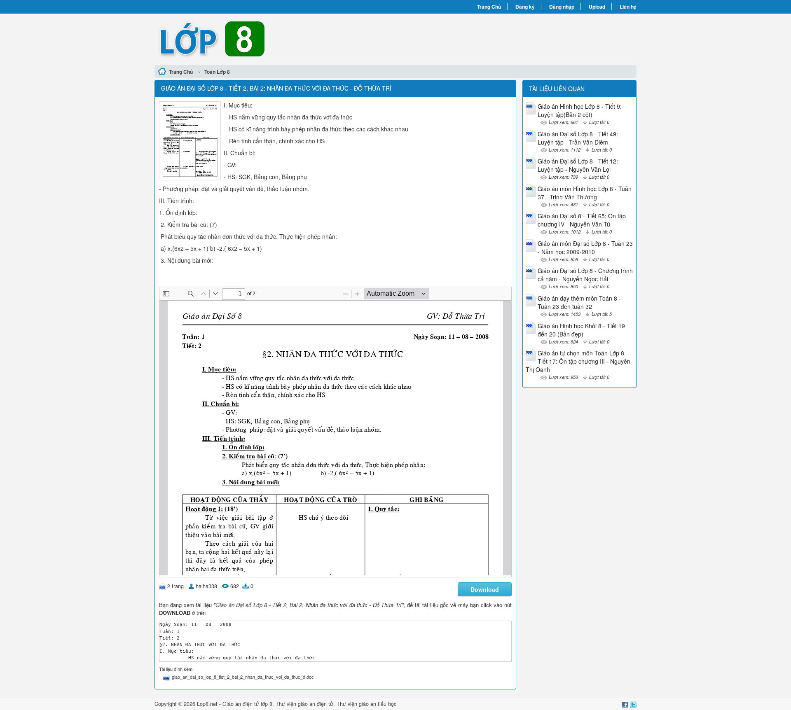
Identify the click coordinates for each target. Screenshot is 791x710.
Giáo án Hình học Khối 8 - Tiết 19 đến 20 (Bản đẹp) (581, 330)
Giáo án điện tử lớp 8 (247, 704)
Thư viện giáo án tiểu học (366, 704)
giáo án (306, 704)
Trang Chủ (489, 6)
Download (484, 589)
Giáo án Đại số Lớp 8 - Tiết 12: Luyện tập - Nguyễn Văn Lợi (578, 165)
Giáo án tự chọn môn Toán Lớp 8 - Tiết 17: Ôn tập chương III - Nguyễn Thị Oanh (578, 361)
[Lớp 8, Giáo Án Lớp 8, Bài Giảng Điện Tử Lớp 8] (275, 38)
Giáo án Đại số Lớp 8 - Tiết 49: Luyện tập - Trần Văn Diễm (578, 138)
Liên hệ (628, 6)
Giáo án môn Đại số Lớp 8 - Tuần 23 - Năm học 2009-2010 (585, 247)
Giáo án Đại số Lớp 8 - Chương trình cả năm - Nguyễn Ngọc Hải (585, 274)
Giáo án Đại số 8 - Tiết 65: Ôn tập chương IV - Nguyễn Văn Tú (582, 220)
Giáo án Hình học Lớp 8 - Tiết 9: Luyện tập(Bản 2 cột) (580, 110)
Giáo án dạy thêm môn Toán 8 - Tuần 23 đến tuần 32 (579, 302)
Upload (597, 6)
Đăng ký (525, 6)
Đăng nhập (561, 6)
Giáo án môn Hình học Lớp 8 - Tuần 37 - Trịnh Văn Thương (585, 193)
